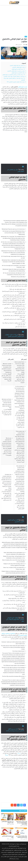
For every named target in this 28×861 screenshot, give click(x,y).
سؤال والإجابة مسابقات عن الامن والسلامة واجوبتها (21, 836)
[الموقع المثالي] (14, 2)
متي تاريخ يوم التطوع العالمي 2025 (7, 836)
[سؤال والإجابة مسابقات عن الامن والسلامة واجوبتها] (21, 831)
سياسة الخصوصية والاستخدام (14, 846)
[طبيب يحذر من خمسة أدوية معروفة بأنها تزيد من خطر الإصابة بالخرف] (21, 816)
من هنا (19, 753)
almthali (24, 44)
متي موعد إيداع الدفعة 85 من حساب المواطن (7, 822)
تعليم (26, 36)
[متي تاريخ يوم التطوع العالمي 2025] (7, 831)
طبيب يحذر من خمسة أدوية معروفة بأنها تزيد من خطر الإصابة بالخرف (21, 823)
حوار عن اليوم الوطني (22, 86)
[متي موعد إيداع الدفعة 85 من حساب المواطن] (7, 816)
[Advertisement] (14, 20)
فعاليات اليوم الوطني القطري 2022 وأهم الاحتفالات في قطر (15, 619)
